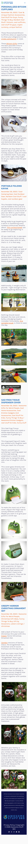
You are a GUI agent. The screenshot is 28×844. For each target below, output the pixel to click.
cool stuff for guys (8, 25)
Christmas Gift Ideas (9, 619)
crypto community (8, 39)
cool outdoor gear (15, 199)
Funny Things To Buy (14, 418)
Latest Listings (17, 624)
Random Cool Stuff (13, 196)
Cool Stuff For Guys (9, 17)
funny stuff (21, 423)
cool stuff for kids (8, 423)
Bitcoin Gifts (11, 44)
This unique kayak (14, 227)
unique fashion (15, 27)
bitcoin (10, 22)
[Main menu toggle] (25, 3)
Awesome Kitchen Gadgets (12, 420)
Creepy (4, 636)
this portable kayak (12, 322)
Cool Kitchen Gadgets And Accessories (11, 412)
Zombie (4, 643)
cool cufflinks (19, 22)
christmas (5, 626)
